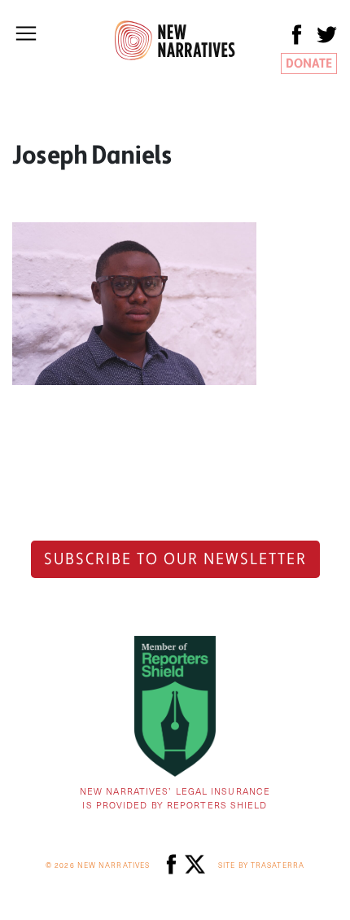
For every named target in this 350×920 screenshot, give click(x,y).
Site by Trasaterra (261, 865)
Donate (309, 63)
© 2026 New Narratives (98, 865)
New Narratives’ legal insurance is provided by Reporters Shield (175, 798)
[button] (26, 33)
